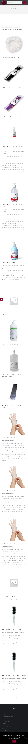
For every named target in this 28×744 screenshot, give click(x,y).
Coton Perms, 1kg (6, 315)
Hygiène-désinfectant (8, 716)
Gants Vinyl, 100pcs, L (8, 437)
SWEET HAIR (4, 730)
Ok (14, 741)
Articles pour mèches (8, 719)
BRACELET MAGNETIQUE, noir (11, 87)
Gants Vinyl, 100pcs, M (8, 490)
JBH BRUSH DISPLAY (8, 596)
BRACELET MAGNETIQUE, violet (11, 117)
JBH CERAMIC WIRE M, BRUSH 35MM (13, 675)
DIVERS (3, 712)
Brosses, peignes (7, 721)
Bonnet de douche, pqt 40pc (10, 57)
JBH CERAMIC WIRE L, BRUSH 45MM (13, 629)
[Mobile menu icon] (25, 2)
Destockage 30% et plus (6, 726)
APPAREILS (4, 723)
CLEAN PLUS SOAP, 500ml (9, 262)
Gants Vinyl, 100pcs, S (8, 543)
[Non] (26, 738)
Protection (5, 714)
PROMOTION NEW (6, 728)
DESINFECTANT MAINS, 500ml (11, 344)
